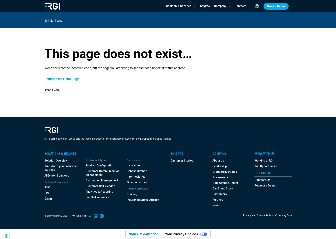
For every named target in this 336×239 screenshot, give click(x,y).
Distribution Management (102, 180)
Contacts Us (262, 180)
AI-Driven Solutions (56, 175)
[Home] (52, 6)
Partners (217, 199)
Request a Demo (265, 185)
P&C (47, 187)
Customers (219, 194)
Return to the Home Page (61, 79)
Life (47, 193)
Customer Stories (181, 160)
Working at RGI (263, 160)
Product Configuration (100, 165)
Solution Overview (56, 160)
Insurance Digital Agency (143, 199)
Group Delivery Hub (224, 171)
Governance (220, 177)
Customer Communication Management (103, 173)
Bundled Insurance (97, 197)
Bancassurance (137, 171)
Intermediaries (136, 176)
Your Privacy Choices (181, 234)
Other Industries (137, 182)
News (216, 205)
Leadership (219, 166)
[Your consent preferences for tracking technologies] (6, 235)
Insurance (133, 165)
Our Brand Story (222, 188)
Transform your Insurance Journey (61, 168)
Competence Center (225, 183)
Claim (48, 198)
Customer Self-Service (100, 186)
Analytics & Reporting (99, 191)
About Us (218, 160)
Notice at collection (144, 234)
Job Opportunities (265, 166)
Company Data (283, 215)
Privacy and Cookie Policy (258, 215)
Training (132, 194)
